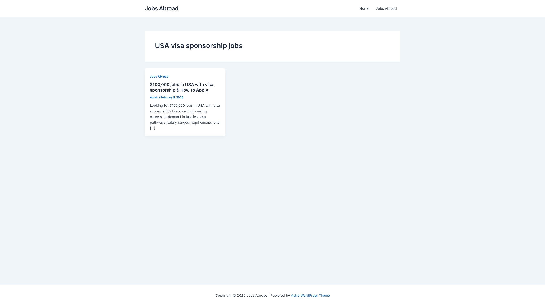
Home (364, 8)
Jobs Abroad (161, 8)
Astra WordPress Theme (310, 295)
